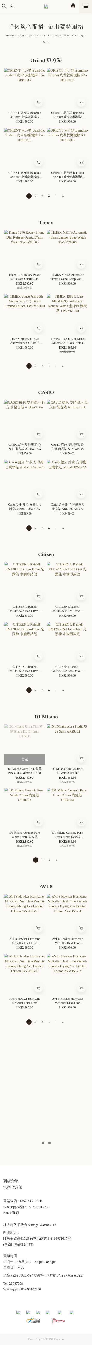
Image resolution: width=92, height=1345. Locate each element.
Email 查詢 (11, 1213)
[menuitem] (29, 196)
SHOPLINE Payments (52, 1339)
